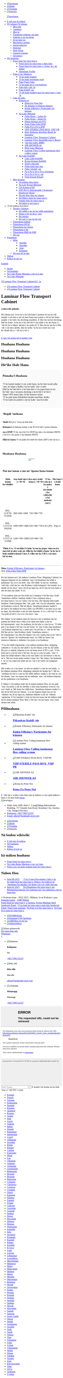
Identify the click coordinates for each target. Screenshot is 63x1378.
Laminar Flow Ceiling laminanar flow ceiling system (33, 750)
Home (10, 268)
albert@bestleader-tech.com (20, 980)
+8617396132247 (15, 958)
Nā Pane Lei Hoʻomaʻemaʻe (40, 908)
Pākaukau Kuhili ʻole (26, 720)
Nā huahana (12, 271)
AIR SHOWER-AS (24, 778)
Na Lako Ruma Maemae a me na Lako (25, 274)
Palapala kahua (8, 900)
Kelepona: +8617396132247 (20, 813)
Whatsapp (5, 933)
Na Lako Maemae (15, 276)
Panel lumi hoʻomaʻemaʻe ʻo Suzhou (18, 902)
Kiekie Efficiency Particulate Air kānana (25, 568)
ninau (22, 797)
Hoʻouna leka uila (9, 931)
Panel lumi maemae (16, 908)
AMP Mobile (23, 900)
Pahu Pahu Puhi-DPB (16, 571)
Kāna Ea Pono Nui (24, 789)
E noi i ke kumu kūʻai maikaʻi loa (16, 338)
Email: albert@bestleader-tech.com (23, 816)
